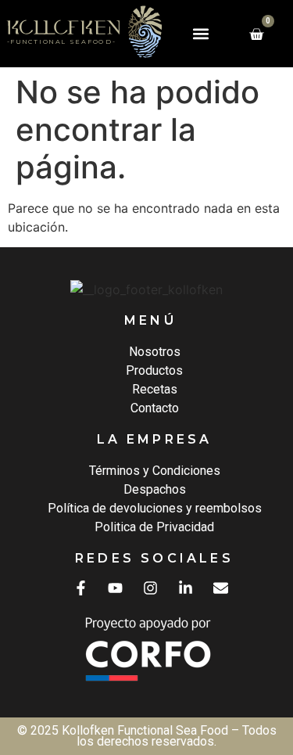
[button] (200, 34)
